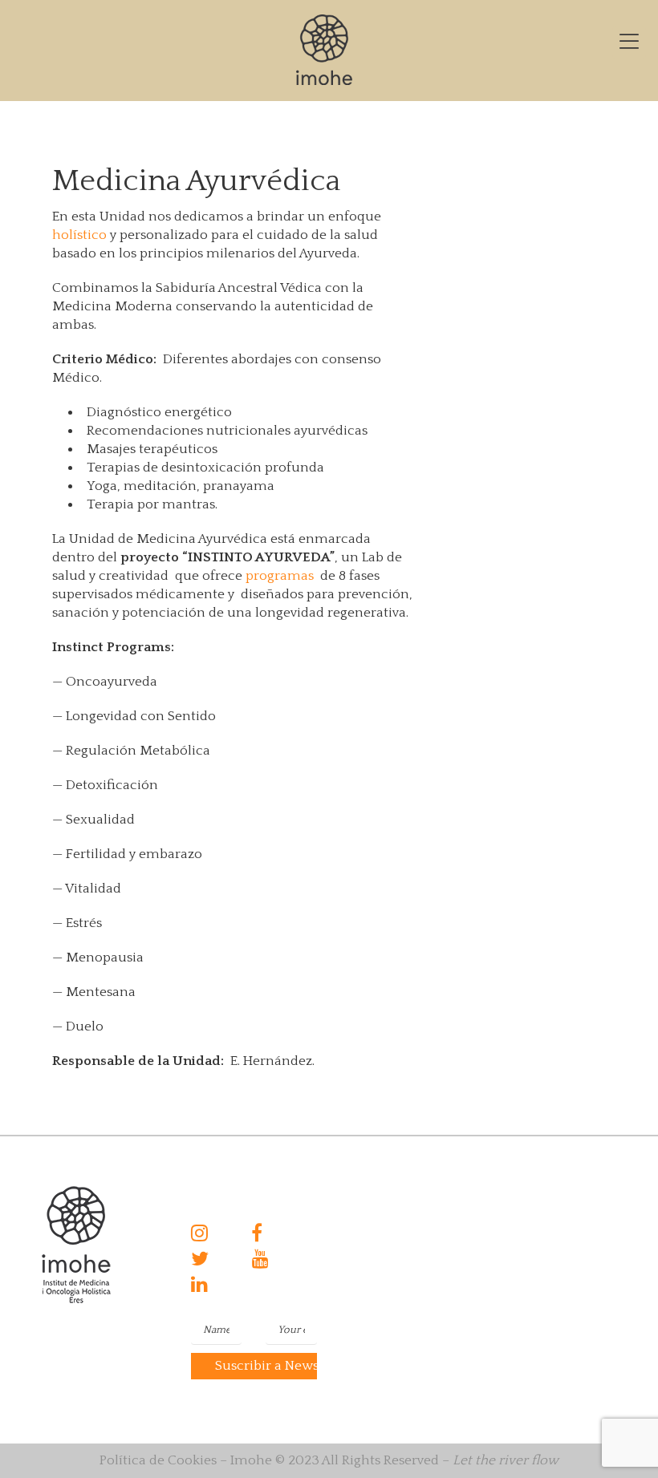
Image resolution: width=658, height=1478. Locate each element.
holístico (79, 235)
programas (280, 576)
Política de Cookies (158, 1460)
